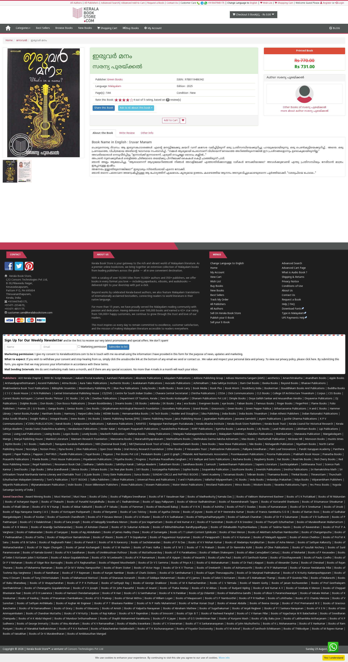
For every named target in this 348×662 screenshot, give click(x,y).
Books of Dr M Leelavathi (107, 557)
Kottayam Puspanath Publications (138, 429)
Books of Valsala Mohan (314, 593)
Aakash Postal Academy (90, 378)
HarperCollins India (89, 413)
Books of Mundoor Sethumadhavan (75, 618)
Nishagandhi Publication (279, 444)
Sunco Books (142, 474)
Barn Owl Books (249, 383)
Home (9, 40)
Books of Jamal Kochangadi (82, 547)
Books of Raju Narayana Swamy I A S (25, 512)
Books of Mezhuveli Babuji (162, 507)
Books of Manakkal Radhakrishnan (35, 628)
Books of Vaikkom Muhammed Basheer (260, 496)
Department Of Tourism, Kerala (138, 398)
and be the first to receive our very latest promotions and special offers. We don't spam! (86, 341)
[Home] (8, 28)
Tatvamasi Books (233, 474)
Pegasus (108, 454)
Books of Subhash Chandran (244, 517)
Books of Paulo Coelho (318, 557)
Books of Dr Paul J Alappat (248, 562)
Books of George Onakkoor (150, 583)
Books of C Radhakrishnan (123, 502)
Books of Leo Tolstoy (133, 512)
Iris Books (94, 418)
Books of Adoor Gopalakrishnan (70, 557)
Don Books (47, 403)
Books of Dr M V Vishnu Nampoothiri (78, 568)
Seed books (21, 469)
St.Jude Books (92, 474)
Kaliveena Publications (120, 424)
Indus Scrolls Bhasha (15, 418)
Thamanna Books (277, 474)
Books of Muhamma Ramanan (34, 568)
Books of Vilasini (103, 537)
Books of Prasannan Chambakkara (62, 598)
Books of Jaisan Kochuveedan (290, 583)
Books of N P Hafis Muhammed (156, 603)
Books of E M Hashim (116, 547)
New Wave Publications (232, 444)
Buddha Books (336, 388)
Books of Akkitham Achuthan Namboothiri (273, 532)
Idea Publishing (210, 413)
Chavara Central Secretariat (171, 393)
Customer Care (202, 3)
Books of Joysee (193, 512)
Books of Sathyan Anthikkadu (35, 603)
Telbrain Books (255, 474)
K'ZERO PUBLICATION (39, 424)
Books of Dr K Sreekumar (305, 507)
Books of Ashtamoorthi (238, 568)
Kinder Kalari (107, 429)
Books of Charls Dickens (141, 573)
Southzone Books (242, 469)
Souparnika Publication (215, 469)
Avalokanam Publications (147, 383)
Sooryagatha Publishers (166, 469)
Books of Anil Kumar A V (179, 522)
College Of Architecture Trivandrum (293, 393)
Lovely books (89, 434)
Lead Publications (282, 429)
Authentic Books (120, 383)
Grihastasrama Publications (290, 408)
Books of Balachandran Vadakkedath (112, 628)
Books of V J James (188, 578)
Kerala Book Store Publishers (244, 424)
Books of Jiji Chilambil (201, 593)
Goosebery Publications (176, 408)
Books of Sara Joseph (67, 522)
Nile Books (255, 444)
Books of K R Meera (15, 527)
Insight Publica (38, 418)
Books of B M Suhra (24, 542)
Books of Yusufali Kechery (308, 547)
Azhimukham (201, 383)
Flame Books (319, 403)
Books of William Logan (158, 598)
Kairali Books (63, 424)
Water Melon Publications (188, 484)
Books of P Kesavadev (321, 552)
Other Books (174, 449)
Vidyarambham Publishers (327, 479)
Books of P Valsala (106, 507)
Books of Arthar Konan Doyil (196, 603)
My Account (154, 28)
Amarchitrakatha (293, 378)
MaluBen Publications (260, 434)
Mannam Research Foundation (89, 439)
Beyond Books (289, 383)
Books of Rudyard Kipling (235, 588)
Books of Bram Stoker (117, 568)
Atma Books (69, 383)
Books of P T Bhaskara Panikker (113, 603)
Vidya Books (301, 479)
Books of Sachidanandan (145, 542)
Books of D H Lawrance (38, 593)
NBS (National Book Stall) (110, 444)
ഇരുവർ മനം (112, 56)
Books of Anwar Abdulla (231, 603)
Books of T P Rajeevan (76, 573)
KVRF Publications (202, 429)
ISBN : (190, 79)
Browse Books (64, 28)
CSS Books (334, 393)
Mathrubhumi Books (178, 439)
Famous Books (265, 403)
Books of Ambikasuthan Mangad (86, 634)
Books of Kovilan (34, 517)
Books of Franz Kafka (147, 547)
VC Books (241, 479)
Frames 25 (24, 408)
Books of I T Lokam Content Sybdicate (193, 532)
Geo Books (93, 408)
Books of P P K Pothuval (82, 583)
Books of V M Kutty (76, 613)
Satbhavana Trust (311, 464)
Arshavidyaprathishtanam (20, 383)
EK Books (168, 403)
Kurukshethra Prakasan (175, 429)
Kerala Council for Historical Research (311, 424)
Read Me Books (302, 459)
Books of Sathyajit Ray (115, 583)
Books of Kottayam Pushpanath (70, 512)
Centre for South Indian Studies (133, 393)
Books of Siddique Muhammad (156, 578)
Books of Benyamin (105, 512)
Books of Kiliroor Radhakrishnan (196, 502)
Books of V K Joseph (85, 588)
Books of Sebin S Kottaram (219, 578)
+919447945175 (216, 3)
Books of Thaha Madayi (174, 588)
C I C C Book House (16, 393)
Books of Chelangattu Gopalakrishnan (47, 588)
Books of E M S (173, 547)
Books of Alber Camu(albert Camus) (258, 552)
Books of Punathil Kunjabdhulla (85, 502)
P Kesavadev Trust (196, 449)
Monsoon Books (315, 439)
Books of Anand (146, 588)
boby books (149, 388)
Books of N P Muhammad (271, 568)
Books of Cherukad (312, 562)
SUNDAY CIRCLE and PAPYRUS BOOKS (175, 474)
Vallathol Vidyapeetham (218, 479)
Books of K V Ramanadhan (98, 623)
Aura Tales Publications (93, 383)
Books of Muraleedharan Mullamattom (320, 522)
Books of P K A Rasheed (73, 628)
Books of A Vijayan (169, 557)
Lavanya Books (245, 429)
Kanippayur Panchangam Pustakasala (171, 424)
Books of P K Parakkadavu (180, 552)
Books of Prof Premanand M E (301, 603)
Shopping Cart (285, 3)
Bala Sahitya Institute (224, 383)
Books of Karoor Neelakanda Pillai (310, 568)
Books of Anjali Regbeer (246, 608)
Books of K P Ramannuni (140, 557)
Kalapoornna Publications (89, 424)
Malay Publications (159, 434)
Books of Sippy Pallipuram (158, 502)
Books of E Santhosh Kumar (250, 557)
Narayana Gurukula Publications (73, 444)
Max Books (248, 439)
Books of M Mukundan (331, 496)
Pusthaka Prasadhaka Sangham (167, 459)
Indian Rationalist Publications (320, 413)
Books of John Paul (219, 557)
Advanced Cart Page (294, 268)
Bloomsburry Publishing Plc (95, 388)
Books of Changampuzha (316, 532)
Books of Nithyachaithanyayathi (205, 517)
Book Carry (183, 388)
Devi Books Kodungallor (174, 398)
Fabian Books (245, 403)
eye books (228, 403)
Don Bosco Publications (71, 403)
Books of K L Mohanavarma (279, 623)
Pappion (38, 454)
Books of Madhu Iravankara (133, 623)
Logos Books (71, 434)
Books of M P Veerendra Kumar (225, 512)
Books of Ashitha (213, 507)
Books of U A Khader (137, 517)
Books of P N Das (174, 542)
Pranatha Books (332, 454)
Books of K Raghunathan (81, 562)
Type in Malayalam (293, 313)
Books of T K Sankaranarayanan (204, 623)
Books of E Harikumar (312, 623)
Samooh (211, 464)
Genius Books (75, 408)
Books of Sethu (34, 537)
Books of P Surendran (210, 522)
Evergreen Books (209, 403)
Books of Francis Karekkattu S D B (268, 512)
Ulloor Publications (123, 479)
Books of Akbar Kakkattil (77, 507)
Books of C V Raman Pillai (252, 613)
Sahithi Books (104, 464)
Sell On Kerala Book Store (225, 313)
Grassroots (218, 408)
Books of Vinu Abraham (65, 623)
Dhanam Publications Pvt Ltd (209, 398)
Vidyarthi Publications (15, 484)
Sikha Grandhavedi (57, 469)
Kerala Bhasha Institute (210, 424)
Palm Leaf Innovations (282, 449)
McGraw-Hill (295, 439)
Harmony (69, 413)
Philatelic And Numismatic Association (205, 454)
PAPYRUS (51, 454)
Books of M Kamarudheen (35, 608)
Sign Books (37, 469)
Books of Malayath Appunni (270, 537)
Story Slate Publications (117, 474)
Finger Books (285, 403)
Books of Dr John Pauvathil (117, 588)
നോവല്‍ (21, 40)
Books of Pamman (132, 507)
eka (179, 403)
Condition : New (186, 93)
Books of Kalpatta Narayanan (142, 608)
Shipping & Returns (293, 277)
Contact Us (172, 3)
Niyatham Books (306, 444)
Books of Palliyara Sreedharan (128, 496)
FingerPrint (301, 403)
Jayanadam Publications (218, 418)
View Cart (215, 277)
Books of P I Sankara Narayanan (284, 608)
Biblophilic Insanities (64, 388)
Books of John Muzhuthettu (243, 623)
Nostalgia (31, 449)
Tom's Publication (57, 479)
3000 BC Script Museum (58, 378)
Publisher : (109, 79)
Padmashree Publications (225, 449)
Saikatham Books (169, 464)
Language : (108, 86)
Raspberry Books (264, 459)
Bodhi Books (166, 388)
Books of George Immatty (32, 623)
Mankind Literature (57, 439)
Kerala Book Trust (275, 424)
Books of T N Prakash (200, 547)
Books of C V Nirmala (223, 583)
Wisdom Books (262, 484)
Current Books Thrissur (49, 398)
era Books (190, 403)
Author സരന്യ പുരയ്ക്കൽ (285, 77)
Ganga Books (56, 408)
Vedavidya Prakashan (279, 479)
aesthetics (274, 378)
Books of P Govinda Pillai (293, 578)
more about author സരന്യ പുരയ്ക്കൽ (304, 111)
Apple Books (336, 378)
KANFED (141, 424)
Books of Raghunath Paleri (55, 542)
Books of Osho (98, 496)
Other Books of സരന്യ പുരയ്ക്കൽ (304, 107)
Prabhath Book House (306, 454)
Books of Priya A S (182, 562)
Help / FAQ (288, 304)
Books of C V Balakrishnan (35, 522)
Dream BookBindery (100, 403)
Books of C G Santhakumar (140, 593)
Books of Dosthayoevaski (285, 557)
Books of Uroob (333, 507)
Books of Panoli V (85, 542)
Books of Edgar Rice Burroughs (44, 562)
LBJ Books (263, 429)
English (253, 3)
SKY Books (142, 469)
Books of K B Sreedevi (239, 522)
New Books (85, 28)
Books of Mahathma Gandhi (234, 593)
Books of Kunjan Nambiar (108, 573)
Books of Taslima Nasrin (275, 527)
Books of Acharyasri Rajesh (21, 502)
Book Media (200, 388)
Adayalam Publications (177, 378)
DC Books (72, 398)
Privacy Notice (290, 281)
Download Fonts (292, 308)
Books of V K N (190, 507)
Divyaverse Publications (318, 398)
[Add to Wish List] (183, 120)
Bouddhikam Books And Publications (303, 388)
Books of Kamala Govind (37, 552)
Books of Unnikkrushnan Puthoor (107, 552)
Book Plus (216, 388)
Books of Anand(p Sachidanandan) (51, 527)
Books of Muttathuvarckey (146, 552)
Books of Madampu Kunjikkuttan (245, 542)
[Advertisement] (174, 209)
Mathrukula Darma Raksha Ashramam (216, 439)
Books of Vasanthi (194, 557)
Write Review (127, 133)
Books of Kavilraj (28, 598)
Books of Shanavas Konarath (118, 578)
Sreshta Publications (296, 469)
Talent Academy (210, 474)
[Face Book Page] (9, 269)
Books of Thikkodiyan (296, 628)
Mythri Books (13, 444)
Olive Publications (86, 449)
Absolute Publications (148, 378)
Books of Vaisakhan (14, 634)
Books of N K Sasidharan (70, 552)
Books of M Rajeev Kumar (327, 628)
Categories (22, 28)
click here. (311, 359)
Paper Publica (22, 454)
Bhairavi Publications (313, 383)
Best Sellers (43, 28)
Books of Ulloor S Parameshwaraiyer (275, 593)
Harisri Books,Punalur (26, 413)
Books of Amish (111, 608)
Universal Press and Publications (156, 479)
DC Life (85, 398)
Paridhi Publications (70, 454)
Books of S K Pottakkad (301, 496)
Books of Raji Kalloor (103, 613)
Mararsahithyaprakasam (149, 439)
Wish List (267, 3)
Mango (7, 439)
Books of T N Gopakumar (131, 537)
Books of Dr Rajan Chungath (44, 547)
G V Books (39, 408)
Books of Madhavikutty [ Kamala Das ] (210, 496)
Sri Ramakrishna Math (324, 469)
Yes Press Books (319, 484)
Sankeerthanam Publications (235, 464)
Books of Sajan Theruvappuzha (215, 573)
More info (224, 657)
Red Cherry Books (324, 459)
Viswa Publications (132, 484)
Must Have (79, 496)
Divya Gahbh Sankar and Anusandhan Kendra (275, 398)
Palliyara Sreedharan (254, 449)
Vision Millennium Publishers (101, 484)
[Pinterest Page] (29, 269)
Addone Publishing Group (208, 378)
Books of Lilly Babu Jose (265, 618)
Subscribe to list (118, 346)
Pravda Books (40, 459)
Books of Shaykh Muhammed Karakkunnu (125, 618)
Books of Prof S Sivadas (241, 507)
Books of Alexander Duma (282, 562)
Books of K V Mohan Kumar (205, 542)
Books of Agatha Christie (165, 512)
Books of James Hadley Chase (121, 532)
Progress (141, 459)
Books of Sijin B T (187, 613)
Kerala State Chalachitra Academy (45, 429)
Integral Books (59, 418)
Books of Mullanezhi (323, 578)
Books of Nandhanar (46, 573)
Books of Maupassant (189, 598)
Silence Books (79, 469)
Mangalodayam (332, 434)
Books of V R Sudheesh (315, 517)
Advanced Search (110, 3)
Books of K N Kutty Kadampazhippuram (307, 573)
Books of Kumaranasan (273, 507)
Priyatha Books (124, 459)
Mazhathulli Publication (271, 439)
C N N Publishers (41, 393)
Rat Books (283, 459)
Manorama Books (121, 439)
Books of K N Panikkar (172, 593)
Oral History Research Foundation (144, 449)
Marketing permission (93, 346)
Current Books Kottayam (18, 398)
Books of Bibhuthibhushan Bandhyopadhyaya (180, 527)
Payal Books (92, 454)
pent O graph (172, 454)
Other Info (147, 133)
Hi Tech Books (159, 413)
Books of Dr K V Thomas (178, 568)
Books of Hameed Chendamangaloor (77, 593)
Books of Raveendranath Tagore (238, 502)
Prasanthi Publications (16, 459)
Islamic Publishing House (157, 418)
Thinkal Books (299, 474)
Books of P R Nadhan (252, 598)
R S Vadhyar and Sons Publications (209, 459)
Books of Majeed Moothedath (117, 562)
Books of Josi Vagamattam (146, 522)
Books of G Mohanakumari (212, 562)
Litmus (7, 434)
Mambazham (283, 434)
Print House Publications (65, 459)
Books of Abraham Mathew (179, 608)
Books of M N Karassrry (113, 542)
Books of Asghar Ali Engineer (73, 603)
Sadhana (88, 464)
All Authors (76, 3)
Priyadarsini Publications (97, 459)
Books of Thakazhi (52, 502)
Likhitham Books (306, 429)
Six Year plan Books (121, 469)
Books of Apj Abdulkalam (86, 532)
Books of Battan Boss (305, 512)
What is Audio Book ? (294, 272)
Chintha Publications (203, 393)
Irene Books (78, 418)
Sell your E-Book (220, 322)
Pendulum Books (151, 454)
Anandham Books (315, 378)
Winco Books (242, 484)
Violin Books (75, 484)
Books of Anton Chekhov (305, 537)
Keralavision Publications (83, 429)
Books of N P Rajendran (133, 613)
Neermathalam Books (186, 444)
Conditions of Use (292, 286)
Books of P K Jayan (164, 618)
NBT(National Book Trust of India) (149, 444)
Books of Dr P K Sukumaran (281, 517)
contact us (194, 359)
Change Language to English (227, 263)
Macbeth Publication (112, 434)
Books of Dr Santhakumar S (176, 573)
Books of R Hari (111, 593)
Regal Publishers (42, 464)
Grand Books (200, 408)
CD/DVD (107, 393)
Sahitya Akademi (146, 464)
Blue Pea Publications (126, 388)
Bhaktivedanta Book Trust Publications (26, 388)
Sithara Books (99, 469)
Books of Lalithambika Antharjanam (304, 618)
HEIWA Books (111, 413)
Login (340, 3)
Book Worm (232, 388)
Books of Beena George (264, 603)
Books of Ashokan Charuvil (92, 527)
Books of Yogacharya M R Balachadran (294, 613)
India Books (229, 413)
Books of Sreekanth (209, 568)
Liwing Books (52, 434)
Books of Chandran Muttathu (43, 613)
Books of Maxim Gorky (254, 583)
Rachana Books (242, 459)
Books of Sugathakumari (214, 608)
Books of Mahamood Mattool (80, 578)
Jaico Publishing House (188, 418)
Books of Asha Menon (281, 542)
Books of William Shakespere (216, 552)
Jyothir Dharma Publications (300, 418)
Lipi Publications (328, 429)
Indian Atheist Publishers (284, 413)
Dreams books (123, 403)
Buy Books (132, 28)
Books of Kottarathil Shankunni (280, 502)
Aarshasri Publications (120, 378)
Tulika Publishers (99, 479)
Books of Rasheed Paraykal (217, 613)
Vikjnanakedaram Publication (48, 484)
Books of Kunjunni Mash (233, 618)
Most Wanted (62, 496)
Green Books (235, 408)
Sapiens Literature (266, 464)
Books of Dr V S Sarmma (153, 562)
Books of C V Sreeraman (167, 623)
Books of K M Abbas (204, 588)
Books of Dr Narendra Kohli (235, 547)
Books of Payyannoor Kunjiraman (170, 537)
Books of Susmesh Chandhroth (65, 517)
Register (327, 3)
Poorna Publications (278, 454)
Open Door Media (110, 449)
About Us (287, 290)
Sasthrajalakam (289, 464)
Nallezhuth (45, 444)
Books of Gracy (63, 608)
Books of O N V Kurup (45, 507)
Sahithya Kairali (125, 464)
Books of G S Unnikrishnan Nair (197, 618)
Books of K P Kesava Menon (105, 517)
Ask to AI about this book (135, 108)
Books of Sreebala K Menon (303, 588)
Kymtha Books (224, 429)
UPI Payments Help (293, 317)
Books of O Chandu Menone (312, 598)
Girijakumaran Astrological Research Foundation (130, 408)
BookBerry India (251, 388)
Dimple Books (237, 398)
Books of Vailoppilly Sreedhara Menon (105, 522)
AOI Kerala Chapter (29, 378)
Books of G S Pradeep (98, 598)
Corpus (321, 393)
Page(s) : (103, 93)
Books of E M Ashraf (228, 628)
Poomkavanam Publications (247, 454)
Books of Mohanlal (293, 552)
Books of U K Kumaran (236, 537)
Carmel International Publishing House (76, 393)
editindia (155, 403)
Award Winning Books (38, 496)
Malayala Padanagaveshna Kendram (194, 434)
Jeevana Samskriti (245, 418)
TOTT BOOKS (79, 479)
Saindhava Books (193, 464)
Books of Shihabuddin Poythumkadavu (234, 527)
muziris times (335, 439)
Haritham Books (51, 413)
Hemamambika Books (135, 413)
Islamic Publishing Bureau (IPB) (121, 418)
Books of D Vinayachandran (46, 583)
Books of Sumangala (154, 532)
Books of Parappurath (206, 537)
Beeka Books (270, 383)
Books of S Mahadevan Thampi (256, 578)
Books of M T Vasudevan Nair (167, 496)
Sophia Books (191, 469)
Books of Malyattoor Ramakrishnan (68, 537)
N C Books (30, 444)
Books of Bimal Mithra (128, 598)
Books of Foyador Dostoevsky (195, 628)
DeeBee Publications (104, 398)
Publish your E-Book (222, 317)
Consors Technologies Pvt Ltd (85, 649)
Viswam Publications (158, 484)
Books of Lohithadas (280, 598)
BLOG (336, 28)
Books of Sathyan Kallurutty (314, 542)
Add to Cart (171, 120)
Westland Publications (219, 484)
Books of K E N (316, 608)
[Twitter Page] (19, 269)
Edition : (185, 86)
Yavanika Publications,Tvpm (290, 484)
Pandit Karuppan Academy (314, 449)
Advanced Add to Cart (133, 3)
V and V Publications (190, 479)
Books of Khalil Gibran (16, 507)
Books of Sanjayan (56, 532)
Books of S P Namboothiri (220, 598)
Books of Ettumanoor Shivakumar (322, 502)
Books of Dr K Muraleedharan (46, 634)
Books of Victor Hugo (147, 568)
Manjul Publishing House (28, 439)
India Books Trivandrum (253, 413)
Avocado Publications (177, 383)
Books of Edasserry (87, 608)
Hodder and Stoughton (184, 413)
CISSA (221, 393)
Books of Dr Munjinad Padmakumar (258, 573)
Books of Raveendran (307, 527)
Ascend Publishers (48, 383)
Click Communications (241, 393)
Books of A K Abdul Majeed (34, 618)
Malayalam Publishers (232, 434)
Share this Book (103, 108)
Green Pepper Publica (258, 408)
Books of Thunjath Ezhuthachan (275, 522)
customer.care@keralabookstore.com (29, 312)
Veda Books (257, 479)
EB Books (141, 403)
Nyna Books (66, 449)
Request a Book (155, 3)
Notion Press (48, 449)
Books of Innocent (162, 613)
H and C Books (318, 408)
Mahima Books (136, 434)
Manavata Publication (307, 434)
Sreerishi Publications (268, 469)
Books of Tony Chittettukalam (41, 578)
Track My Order (219, 299)
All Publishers (91, 3)
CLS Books (263, 393)
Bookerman (271, 388)
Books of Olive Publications (272, 547)
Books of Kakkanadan (29, 532)
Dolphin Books (28, 403)
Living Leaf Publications (28, 434)
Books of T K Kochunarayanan (155, 628)
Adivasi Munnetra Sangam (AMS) (245, 378)
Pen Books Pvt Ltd (127, 454)
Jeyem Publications (270, 418)
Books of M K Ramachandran (188, 583)
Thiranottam (318, 474)
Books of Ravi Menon (232, 532)
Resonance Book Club (67, 464)
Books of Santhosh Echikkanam (262, 628)
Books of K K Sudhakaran (168, 517)
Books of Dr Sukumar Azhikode (130, 527)
